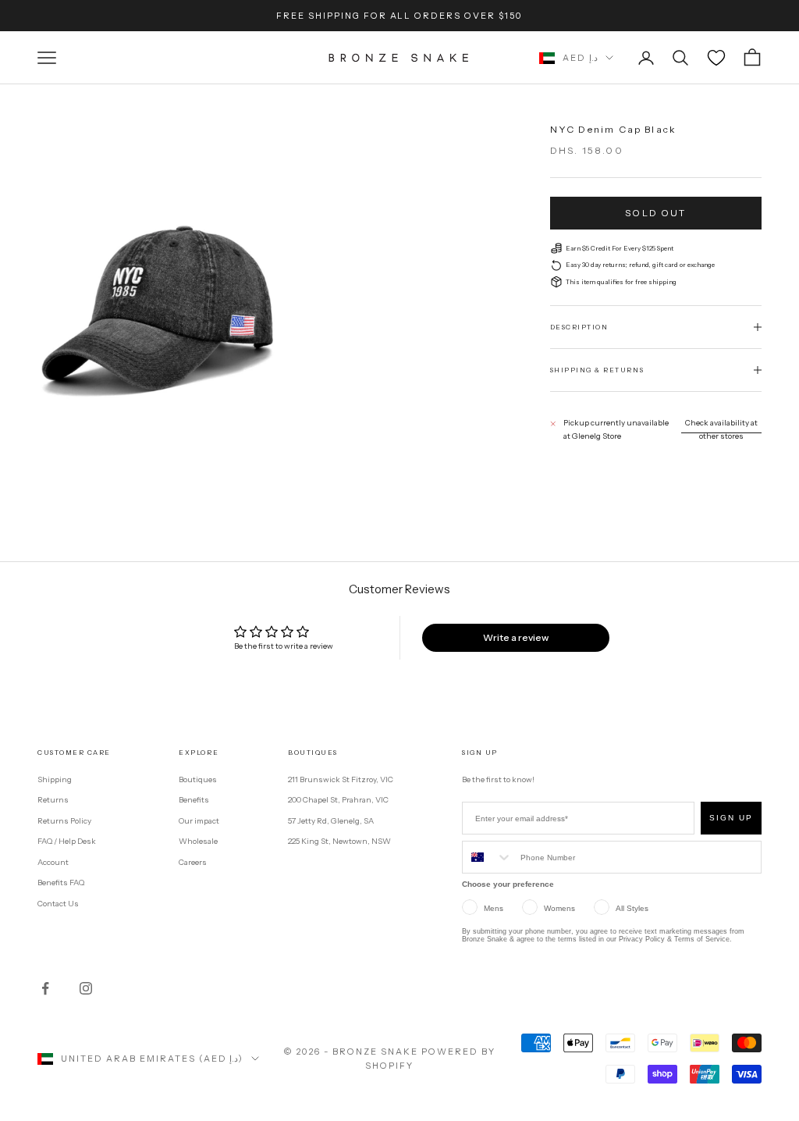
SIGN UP (731, 817)
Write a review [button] (516, 637)
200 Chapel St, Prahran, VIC (338, 800)
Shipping (54, 779)
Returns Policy (64, 821)
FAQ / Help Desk (66, 841)
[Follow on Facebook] (45, 988)
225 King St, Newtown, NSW (339, 841)
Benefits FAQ (60, 882)
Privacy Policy (642, 939)
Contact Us (58, 904)
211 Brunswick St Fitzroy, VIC (340, 779)
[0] (716, 58)
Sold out (655, 213)
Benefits (194, 800)
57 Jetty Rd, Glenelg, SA (331, 821)
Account (53, 862)
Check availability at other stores (721, 429)
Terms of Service (702, 939)
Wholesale (198, 841)
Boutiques (198, 779)
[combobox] (488, 857)
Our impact (199, 821)
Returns (53, 800)
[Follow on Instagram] (86, 988)
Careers (193, 862)
